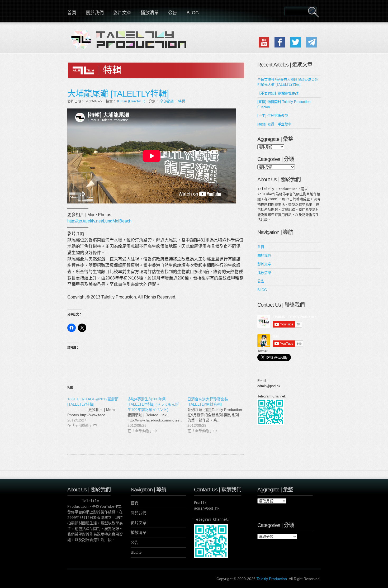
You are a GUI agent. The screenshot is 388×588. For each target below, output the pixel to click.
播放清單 (150, 12)
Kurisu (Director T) (131, 101)
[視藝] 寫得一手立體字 (274, 124)
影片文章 (122, 12)
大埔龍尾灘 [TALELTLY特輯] (118, 93)
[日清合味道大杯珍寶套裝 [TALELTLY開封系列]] (217, 414)
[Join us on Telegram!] (311, 46)
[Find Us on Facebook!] (280, 46)
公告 (172, 12)
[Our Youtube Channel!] (264, 46)
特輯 (181, 101)
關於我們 (95, 12)
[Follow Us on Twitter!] (295, 46)
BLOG (193, 12)
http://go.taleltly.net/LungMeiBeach (99, 221)
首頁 (71, 12)
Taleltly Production (272, 579)
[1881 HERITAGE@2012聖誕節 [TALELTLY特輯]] (97, 412)
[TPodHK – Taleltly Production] (130, 43)
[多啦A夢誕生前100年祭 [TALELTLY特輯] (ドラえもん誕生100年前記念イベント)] (157, 414)
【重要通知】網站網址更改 (278, 93)
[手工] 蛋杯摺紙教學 (272, 115)
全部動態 (167, 101)
